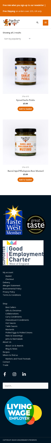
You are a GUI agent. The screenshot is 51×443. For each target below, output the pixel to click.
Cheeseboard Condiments (17, 320)
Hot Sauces (10, 323)
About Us (7, 342)
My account (8, 272)
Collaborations (12, 313)
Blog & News (11, 348)
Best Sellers (10, 307)
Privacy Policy (9, 291)
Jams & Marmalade (14, 338)
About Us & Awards (14, 345)
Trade (5, 365)
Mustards (9, 329)
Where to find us (10, 355)
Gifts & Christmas (13, 310)
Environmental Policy (12, 288)
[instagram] (16, 374)
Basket (8, 276)
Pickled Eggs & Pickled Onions (18, 332)
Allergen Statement (11, 285)
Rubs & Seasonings (14, 335)
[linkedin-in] (24, 374)
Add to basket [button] (25, 108)
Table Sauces (11, 326)
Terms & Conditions (12, 295)
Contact (6, 361)
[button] (37, 22)
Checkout (9, 279)
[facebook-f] (7, 374)
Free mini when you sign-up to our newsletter (23, 5)
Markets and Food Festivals (17, 358)
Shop (5, 303)
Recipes (6, 352)
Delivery (6, 282)
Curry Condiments (13, 316)
